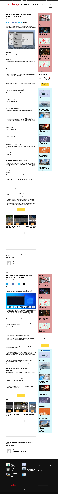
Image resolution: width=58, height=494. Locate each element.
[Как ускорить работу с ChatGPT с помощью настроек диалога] (8, 464)
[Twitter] (48, 0)
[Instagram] (47, 0)
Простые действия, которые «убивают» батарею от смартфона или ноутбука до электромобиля (43, 132)
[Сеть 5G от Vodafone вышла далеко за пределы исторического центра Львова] (44, 64)
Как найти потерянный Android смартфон (25, 220)
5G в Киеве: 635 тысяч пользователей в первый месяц (44, 46)
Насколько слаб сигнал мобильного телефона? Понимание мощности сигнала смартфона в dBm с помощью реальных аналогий (44, 168)
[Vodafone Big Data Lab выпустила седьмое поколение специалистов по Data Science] (44, 30)
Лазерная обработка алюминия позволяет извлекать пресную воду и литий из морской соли (44, 109)
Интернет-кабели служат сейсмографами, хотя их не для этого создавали (44, 144)
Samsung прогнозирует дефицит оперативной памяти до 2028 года (32, 220)
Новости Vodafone (41, 22)
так (40, 76)
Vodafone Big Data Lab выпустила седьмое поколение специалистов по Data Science (44, 35)
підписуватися (50, 76)
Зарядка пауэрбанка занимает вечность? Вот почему (44, 98)
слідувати (44, 76)
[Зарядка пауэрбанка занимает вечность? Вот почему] (44, 93)
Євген (14, 261)
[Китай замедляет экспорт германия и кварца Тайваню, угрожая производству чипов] (44, 115)
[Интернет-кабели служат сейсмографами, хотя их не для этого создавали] (44, 139)
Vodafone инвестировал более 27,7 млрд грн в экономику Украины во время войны (44, 24)
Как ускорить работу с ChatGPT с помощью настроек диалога (15, 465)
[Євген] (7, 18)
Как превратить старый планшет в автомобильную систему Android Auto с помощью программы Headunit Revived (15, 475)
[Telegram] (43, 485)
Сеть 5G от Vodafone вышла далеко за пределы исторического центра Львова (44, 70)
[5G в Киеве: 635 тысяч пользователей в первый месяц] (44, 41)
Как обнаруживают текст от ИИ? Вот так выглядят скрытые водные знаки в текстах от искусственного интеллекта (44, 155)
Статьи (40, 97)
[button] (51, 4)
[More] (30, 22)
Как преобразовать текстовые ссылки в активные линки (10, 220)
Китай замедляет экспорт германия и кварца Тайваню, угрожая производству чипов (44, 121)
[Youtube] (51, 0)
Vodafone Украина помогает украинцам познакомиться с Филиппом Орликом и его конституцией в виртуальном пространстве (44, 58)
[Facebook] (46, 0)
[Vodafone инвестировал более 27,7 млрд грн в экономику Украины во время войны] (44, 18)
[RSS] (41, 485)
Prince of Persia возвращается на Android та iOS (17, 220)
